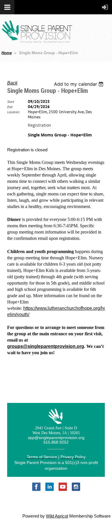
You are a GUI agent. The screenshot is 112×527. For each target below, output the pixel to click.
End (9, 107)
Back (12, 83)
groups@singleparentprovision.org (45, 346)
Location (13, 112)
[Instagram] (76, 487)
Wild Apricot (57, 516)
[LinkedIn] (49, 487)
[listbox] (79, 84)
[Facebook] (36, 487)
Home (6, 53)
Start (10, 101)
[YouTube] (63, 487)
